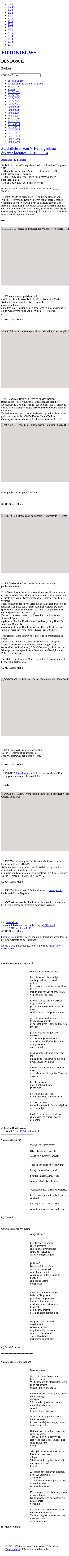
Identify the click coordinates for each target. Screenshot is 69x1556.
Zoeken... (6, 75)
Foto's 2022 (14, 101)
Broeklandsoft (12, 1549)
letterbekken (12, 922)
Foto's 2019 (14, 109)
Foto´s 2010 (14, 136)
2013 (10, 38)
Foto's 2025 (14, 92)
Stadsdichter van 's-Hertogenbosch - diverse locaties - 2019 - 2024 (31, 150)
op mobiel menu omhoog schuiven (25, 83)
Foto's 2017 (14, 115)
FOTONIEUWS (18, 52)
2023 (10, 9)
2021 (10, 15)
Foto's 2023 (14, 98)
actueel (11, 89)
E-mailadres (20, 159)
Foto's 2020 (14, 107)
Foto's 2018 (14, 112)
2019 (10, 21)
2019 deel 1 (49, 925)
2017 (10, 27)
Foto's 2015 (14, 121)
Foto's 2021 (14, 104)
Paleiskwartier (23, 773)
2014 (10, 36)
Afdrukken (7, 159)
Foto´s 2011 (14, 133)
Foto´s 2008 (14, 141)
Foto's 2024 (14, 95)
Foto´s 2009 (14, 139)
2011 (10, 44)
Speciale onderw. (16, 80)
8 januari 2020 (8, 937)
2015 (10, 33)
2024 (10, 6)
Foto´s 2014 (14, 124)
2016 (10, 30)
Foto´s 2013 (14, 127)
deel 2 (29, 928)
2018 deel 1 (15, 928)
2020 (10, 18)
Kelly (35, 875)
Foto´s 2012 (14, 130)
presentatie (39, 902)
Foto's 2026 (14, 86)
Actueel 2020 (19, 1131)
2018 (10, 24)
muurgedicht (55, 890)
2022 (10, 12)
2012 (10, 41)
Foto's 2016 (14, 118)
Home (11, 4)
